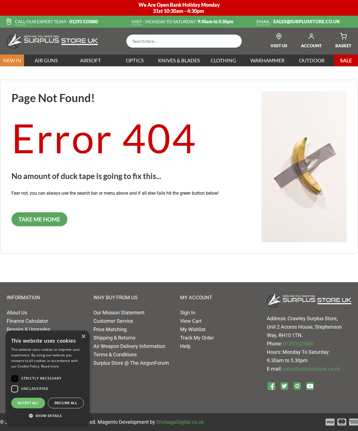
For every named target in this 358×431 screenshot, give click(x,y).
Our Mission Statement (119, 312)
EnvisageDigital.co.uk (180, 422)
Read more (50, 366)
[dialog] (48, 378)
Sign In (187, 312)
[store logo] (52, 41)
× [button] (83, 337)
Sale (346, 60)
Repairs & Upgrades (28, 329)
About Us (17, 312)
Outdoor (312, 60)
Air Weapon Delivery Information (129, 346)
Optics (135, 60)
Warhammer (267, 60)
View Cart (191, 321)
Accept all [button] (28, 403)
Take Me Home (39, 219)
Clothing (223, 60)
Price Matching (110, 329)
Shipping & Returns (114, 338)
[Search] (233, 41)
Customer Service (113, 321)
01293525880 (298, 344)
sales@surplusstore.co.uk (311, 369)
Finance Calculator (27, 321)
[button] (47, 416)
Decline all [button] (66, 403)
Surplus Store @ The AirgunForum (131, 363)
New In (12, 60)
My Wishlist (193, 329)
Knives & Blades (179, 60)
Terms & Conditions (115, 354)
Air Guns (46, 60)
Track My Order (197, 338)
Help (185, 346)
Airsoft (90, 60)
